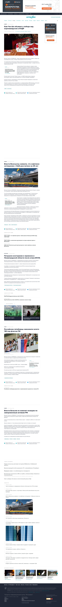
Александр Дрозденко (17, 285)
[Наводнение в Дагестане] (52, 575)
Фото (46, 20)
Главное (5, 20)
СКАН (22, 598)
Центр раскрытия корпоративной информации (28, 600)
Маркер (5, 600)
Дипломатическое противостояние (29, 577)
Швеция (14, 438)
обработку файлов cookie (45, 590)
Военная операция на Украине (15, 101)
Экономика (18, 20)
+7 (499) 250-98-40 (30, 592)
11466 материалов (8, 579)
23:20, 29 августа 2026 (10, 408)
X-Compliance (6, 598)
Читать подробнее (10, 71)
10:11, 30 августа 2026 (11, 253)
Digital (34, 20)
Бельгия (18, 438)
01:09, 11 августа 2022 (10, 24)
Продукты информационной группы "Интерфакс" (18, 594)
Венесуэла (6, 224)
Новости (38, 20)
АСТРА (5, 601)
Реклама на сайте (28, 584)
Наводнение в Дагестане (50, 577)
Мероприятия (35, 584)
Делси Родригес (14, 224)
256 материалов (29, 579)
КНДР (5, 88)
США (10, 224)
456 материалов (39, 578)
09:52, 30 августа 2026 (10, 161)
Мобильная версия (4, 13)
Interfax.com (16, 13)
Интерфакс (31, 17)
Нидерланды (7, 438)
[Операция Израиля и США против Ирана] (20, 576)
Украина (12, 127)
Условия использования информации (51, 601)
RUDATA (23, 599)
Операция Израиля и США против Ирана (19, 578)
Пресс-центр (18, 584)
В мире (14, 20)
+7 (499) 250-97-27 (37, 592)
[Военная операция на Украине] (9, 575)
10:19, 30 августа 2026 (25, 101)
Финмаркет (27, 13)
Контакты (6, 584)
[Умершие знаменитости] (42, 575)
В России (10, 20)
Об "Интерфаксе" (10, 13)
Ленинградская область (8, 285)
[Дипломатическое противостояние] (31, 575)
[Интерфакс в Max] (28, 602)
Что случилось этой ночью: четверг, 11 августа (23, 31)
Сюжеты (42, 20)
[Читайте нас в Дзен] (22, 602)
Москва (30, 20)
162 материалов (50, 579)
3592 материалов (18, 579)
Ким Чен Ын (9, 88)
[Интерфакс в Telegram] (23, 602)
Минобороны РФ (7, 127)
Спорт (23, 20)
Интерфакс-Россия (22, 13)
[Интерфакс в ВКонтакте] (25, 602)
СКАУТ (5, 599)
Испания (11, 438)
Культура (26, 20)
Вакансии (22, 584)
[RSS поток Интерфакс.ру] (26, 602)
